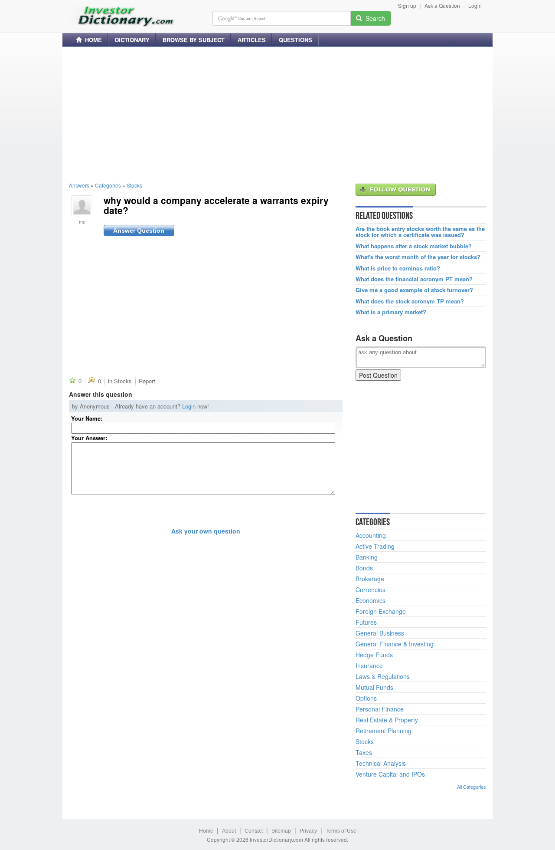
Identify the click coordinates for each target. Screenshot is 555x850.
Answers (79, 185)
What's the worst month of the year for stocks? (418, 257)
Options (366, 698)
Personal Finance (380, 709)
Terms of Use (341, 831)
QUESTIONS (295, 40)
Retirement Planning (383, 730)
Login (475, 5)
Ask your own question (205, 531)
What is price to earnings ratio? (398, 268)
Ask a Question (442, 5)
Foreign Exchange (381, 611)
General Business (380, 633)
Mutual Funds (374, 687)
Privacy (308, 831)
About (229, 831)
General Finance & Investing (395, 643)
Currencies (370, 589)
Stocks (134, 185)
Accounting (371, 535)
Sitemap (281, 831)
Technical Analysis (381, 763)
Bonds (364, 567)
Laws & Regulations (383, 676)
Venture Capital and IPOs (390, 774)
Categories (108, 185)
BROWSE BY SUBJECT (194, 40)
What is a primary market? (391, 312)
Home (206, 831)
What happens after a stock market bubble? (414, 246)
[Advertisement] (277, 114)
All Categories (471, 786)
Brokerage (370, 578)
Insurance (369, 665)
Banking (367, 557)
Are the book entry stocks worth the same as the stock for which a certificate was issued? (420, 232)
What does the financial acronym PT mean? (414, 279)
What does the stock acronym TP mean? (410, 301)
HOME (92, 40)
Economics (370, 600)
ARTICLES (252, 40)
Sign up (407, 5)
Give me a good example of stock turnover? (414, 290)
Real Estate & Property (387, 719)
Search (373, 18)
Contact (254, 831)
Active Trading (375, 546)
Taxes (364, 752)
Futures (366, 622)
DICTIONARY (132, 40)
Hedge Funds (374, 654)
